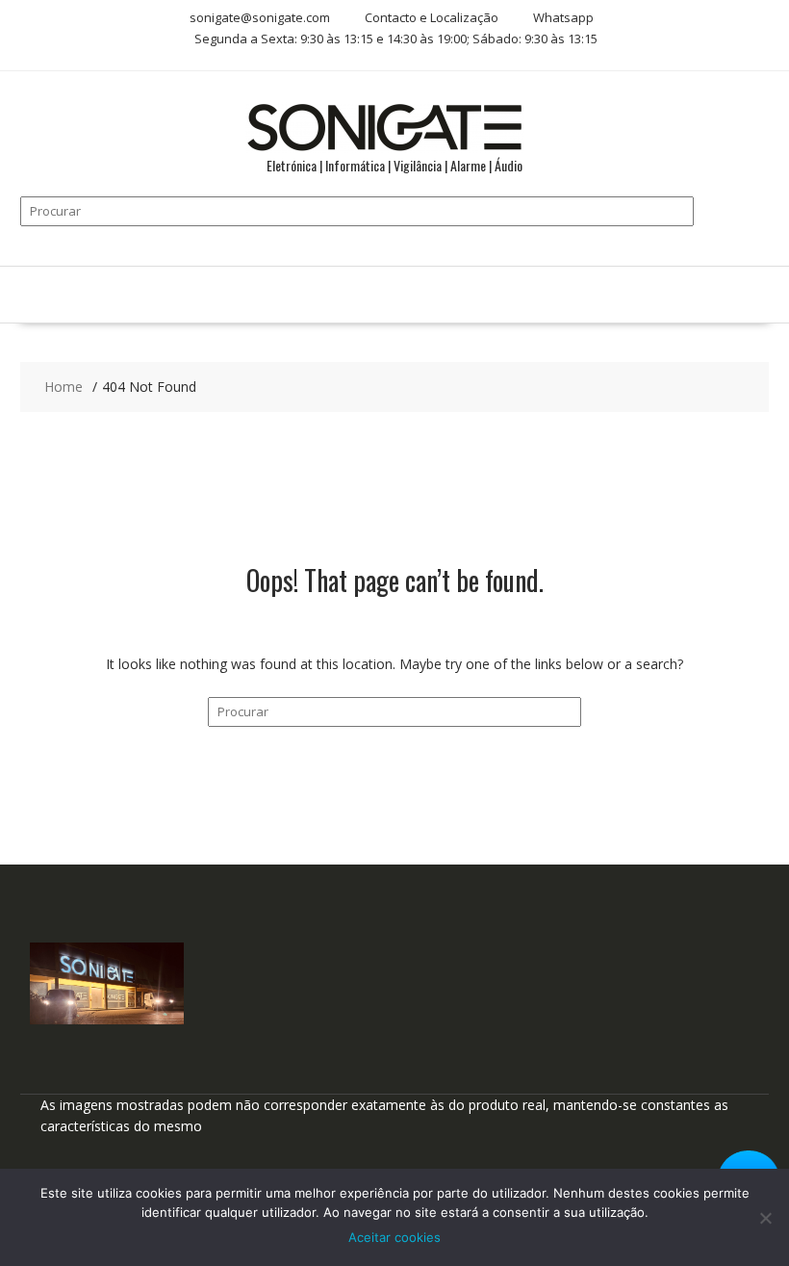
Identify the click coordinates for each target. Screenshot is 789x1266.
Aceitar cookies (394, 1237)
